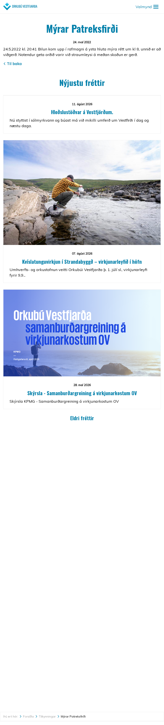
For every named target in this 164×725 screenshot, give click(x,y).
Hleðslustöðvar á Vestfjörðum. (82, 112)
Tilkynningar (47, 716)
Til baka (14, 63)
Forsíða (28, 716)
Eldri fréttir (82, 418)
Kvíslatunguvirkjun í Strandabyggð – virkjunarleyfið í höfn (82, 261)
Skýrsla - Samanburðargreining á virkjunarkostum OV (82, 393)
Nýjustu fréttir (82, 82)
